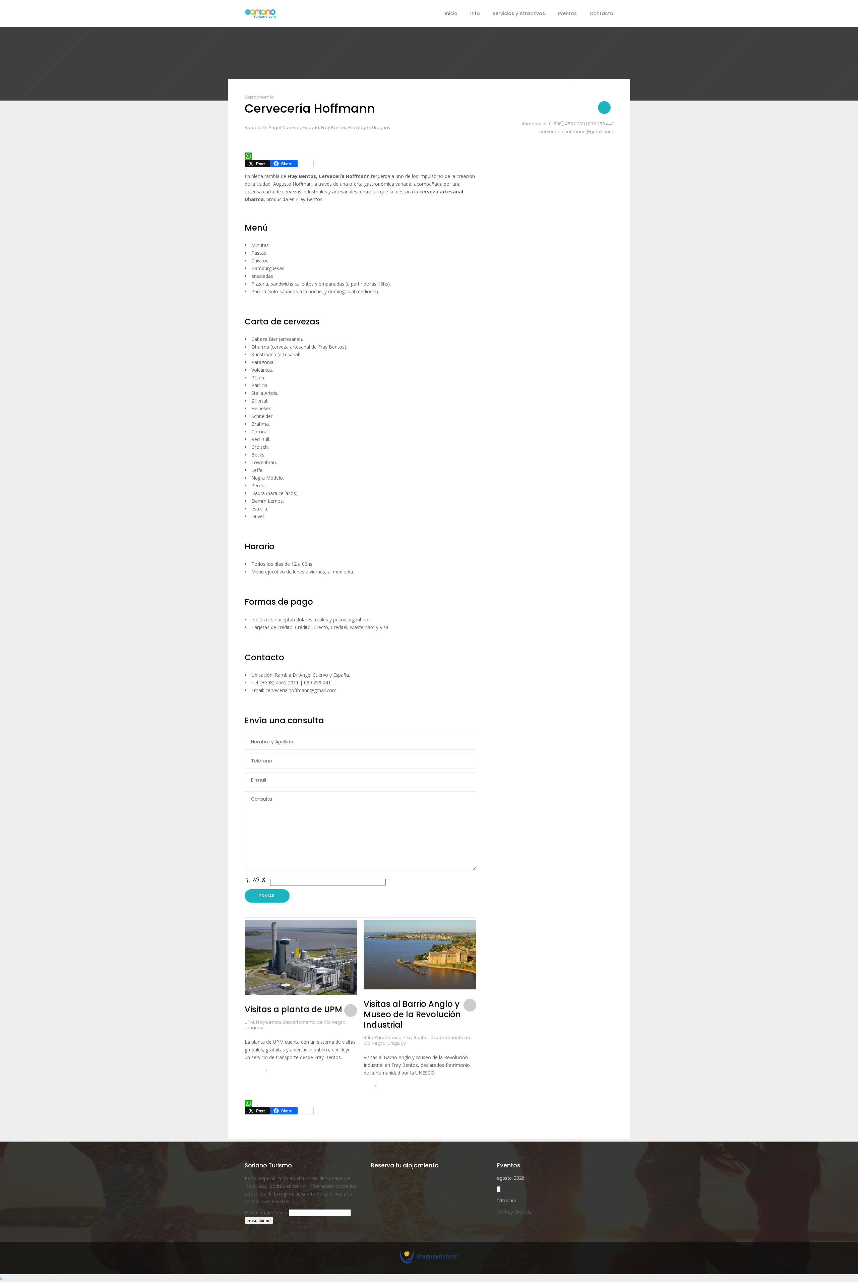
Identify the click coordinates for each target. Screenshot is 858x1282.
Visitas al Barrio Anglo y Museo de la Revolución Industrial (412, 1014)
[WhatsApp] (360, 156)
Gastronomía (259, 97)
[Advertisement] (546, 352)
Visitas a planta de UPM (293, 1009)
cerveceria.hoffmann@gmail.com (576, 131)
